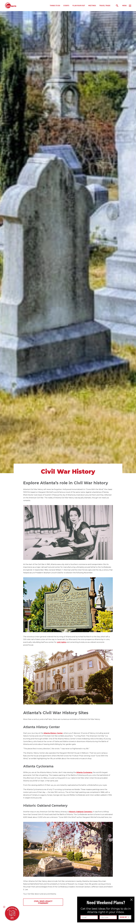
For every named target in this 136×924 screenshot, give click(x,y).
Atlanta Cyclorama (84, 772)
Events (66, 5)
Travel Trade (104, 5)
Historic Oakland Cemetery (80, 812)
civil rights (61, 642)
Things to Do (55, 5)
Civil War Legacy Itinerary (43, 902)
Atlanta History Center (53, 733)
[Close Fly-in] (131, 899)
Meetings (92, 5)
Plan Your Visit (78, 5)
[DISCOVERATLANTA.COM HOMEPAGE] (11, 5)
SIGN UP (123, 917)
